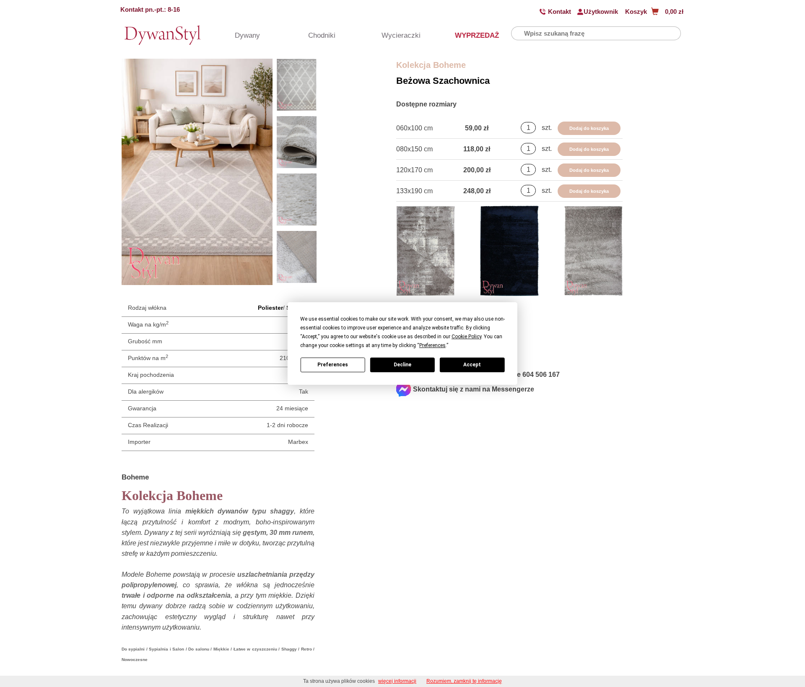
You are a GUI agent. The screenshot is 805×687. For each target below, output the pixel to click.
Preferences (332, 365)
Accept (472, 365)
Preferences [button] (432, 345)
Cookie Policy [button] (466, 337)
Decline (402, 365)
